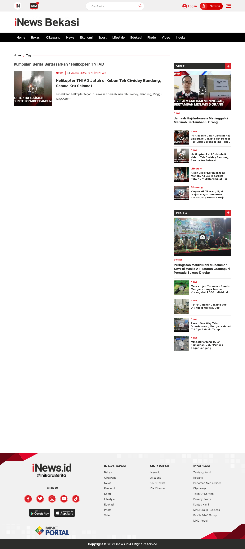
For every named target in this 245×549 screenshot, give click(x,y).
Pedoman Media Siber (207, 483)
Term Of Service (203, 493)
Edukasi (136, 37)
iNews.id (155, 472)
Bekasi (35, 37)
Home (21, 37)
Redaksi (198, 477)
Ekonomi (86, 37)
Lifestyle (118, 37)
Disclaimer (199, 488)
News (70, 37)
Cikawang (53, 37)
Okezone (155, 477)
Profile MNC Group (205, 515)
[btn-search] (140, 5)
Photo (151, 37)
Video (166, 37)
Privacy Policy (202, 499)
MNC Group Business (206, 509)
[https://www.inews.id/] (47, 22)
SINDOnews (157, 483)
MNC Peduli (200, 520)
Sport (102, 37)
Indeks (180, 37)
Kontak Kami (201, 504)
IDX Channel (157, 488)
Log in (192, 6)
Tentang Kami (202, 472)
